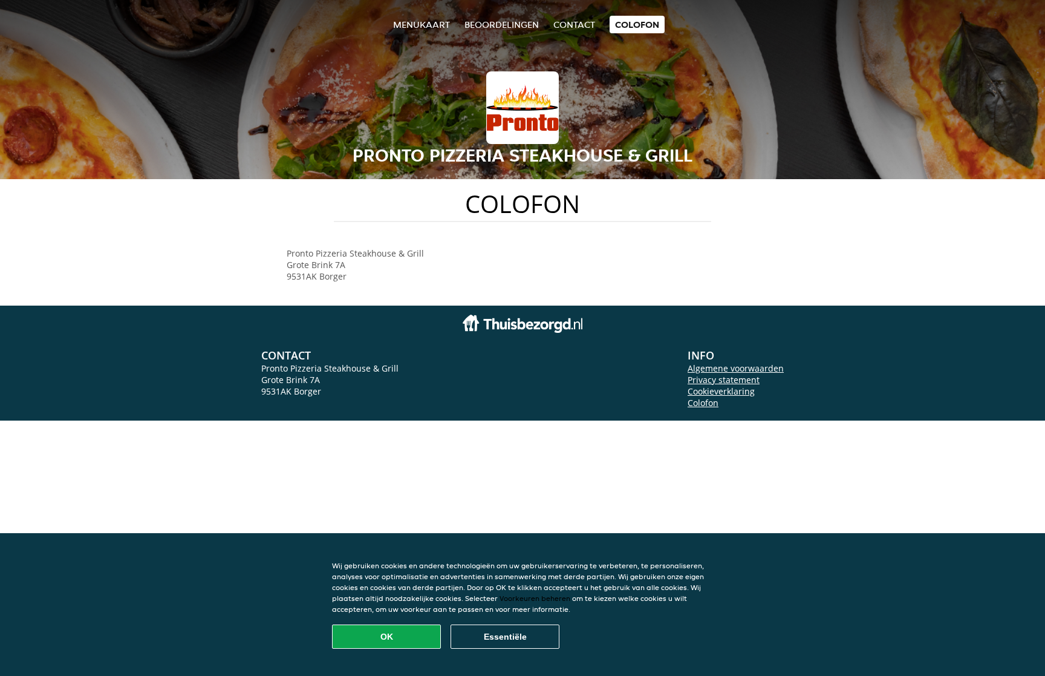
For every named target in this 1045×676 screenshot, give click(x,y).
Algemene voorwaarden (736, 368)
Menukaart (421, 24)
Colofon (703, 403)
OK (386, 637)
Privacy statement (724, 380)
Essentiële (505, 637)
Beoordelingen (501, 24)
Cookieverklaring (721, 391)
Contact (574, 24)
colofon (637, 24)
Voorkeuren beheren (535, 598)
